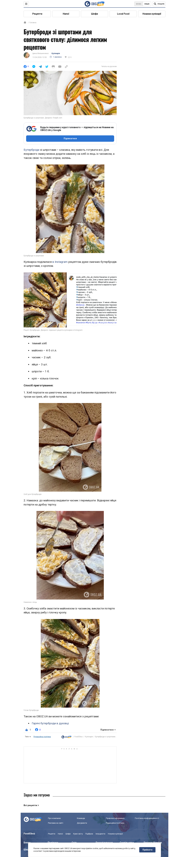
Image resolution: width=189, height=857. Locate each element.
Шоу (26, 849)
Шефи (94, 13)
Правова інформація (115, 818)
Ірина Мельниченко (40, 53)
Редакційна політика (42, 737)
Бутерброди (31, 149)
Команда (81, 818)
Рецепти (37, 13)
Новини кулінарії (151, 13)
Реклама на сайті (55, 823)
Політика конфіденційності (147, 818)
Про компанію (54, 818)
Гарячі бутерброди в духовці (50, 723)
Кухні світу (78, 834)
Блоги (27, 842)
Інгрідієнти (100, 834)
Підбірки (89, 834)
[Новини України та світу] (66, 737)
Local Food (123, 13)
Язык (146, 4)
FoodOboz (78, 737)
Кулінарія (56, 53)
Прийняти (147, 850)
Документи (82, 823)
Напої (66, 13)
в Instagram (60, 262)
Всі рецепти (30, 805)
